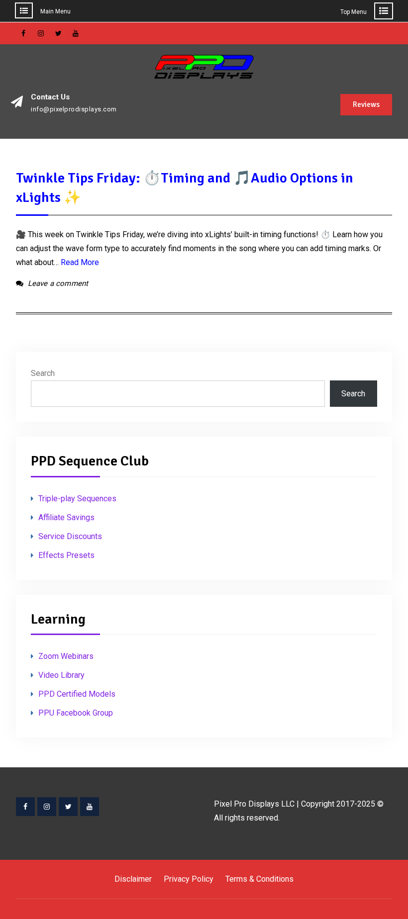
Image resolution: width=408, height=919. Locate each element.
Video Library (61, 675)
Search (43, 373)
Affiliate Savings (66, 517)
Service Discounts (70, 536)
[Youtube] (89, 806)
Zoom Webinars (66, 656)
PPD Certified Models (76, 694)
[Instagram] (46, 806)
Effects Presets (66, 555)
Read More (80, 262)
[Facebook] (25, 806)
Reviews (366, 104)
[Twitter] (68, 806)
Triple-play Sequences (77, 498)
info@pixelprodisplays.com (74, 109)
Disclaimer (133, 879)
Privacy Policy (188, 879)
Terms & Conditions (259, 879)
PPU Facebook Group (75, 713)
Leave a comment (58, 283)
